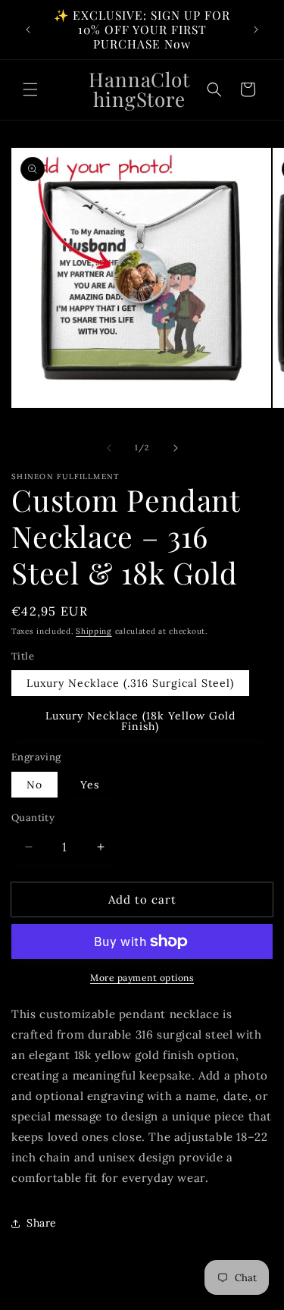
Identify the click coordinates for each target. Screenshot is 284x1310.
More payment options (142, 977)
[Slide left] (109, 448)
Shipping (94, 631)
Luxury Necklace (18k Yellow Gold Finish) (140, 721)
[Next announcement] (256, 29)
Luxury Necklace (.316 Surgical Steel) (130, 683)
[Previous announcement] (28, 29)
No (34, 784)
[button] (30, 89)
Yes (89, 784)
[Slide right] (175, 448)
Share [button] (42, 1223)
